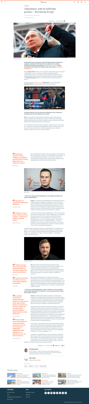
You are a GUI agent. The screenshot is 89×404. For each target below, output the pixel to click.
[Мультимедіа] (81, 2)
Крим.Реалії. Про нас (30, 392)
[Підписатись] (66, 393)
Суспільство (44, 373)
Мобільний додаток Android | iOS (14, 397)
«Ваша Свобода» (38, 82)
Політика (26, 6)
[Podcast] (63, 393)
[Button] (52, 21)
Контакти (28, 397)
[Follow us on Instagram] (57, 393)
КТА (78, 2)
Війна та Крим (19, 373)
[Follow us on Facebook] (45, 393)
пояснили (34, 73)
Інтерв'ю (69, 373)
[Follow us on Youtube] (51, 393)
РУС (74, 2)
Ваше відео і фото (11, 392)
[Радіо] (85, 2)
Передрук (28, 394)
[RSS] (60, 393)
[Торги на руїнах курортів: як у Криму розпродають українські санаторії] (11, 382)
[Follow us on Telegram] (54, 393)
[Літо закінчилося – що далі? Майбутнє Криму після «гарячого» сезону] (37, 382)
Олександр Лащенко (28, 15)
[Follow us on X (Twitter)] (48, 393)
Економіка (18, 380)
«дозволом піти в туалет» (51, 65)
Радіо (8, 394)
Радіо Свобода (36, 15)
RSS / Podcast (10, 399)
